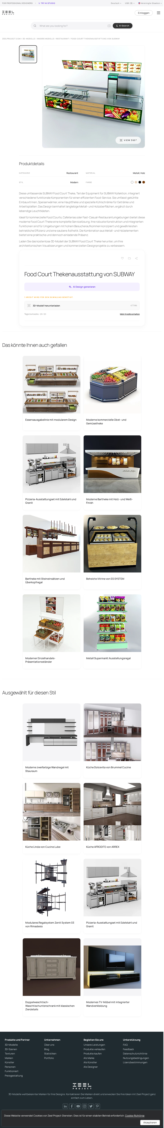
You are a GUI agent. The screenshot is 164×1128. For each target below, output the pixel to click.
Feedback (128, 1049)
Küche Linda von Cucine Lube (42, 847)
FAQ (125, 1044)
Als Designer (91, 1066)
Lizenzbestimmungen (135, 1062)
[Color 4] (140, 182)
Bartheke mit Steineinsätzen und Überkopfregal (45, 580)
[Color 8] (143, 182)
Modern (74, 182)
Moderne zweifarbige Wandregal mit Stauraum (47, 769)
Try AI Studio (48, 3)
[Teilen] (136, 258)
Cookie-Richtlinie (134, 1115)
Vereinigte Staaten (150, 3)
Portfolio (49, 1058)
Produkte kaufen (93, 1053)
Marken (9, 1058)
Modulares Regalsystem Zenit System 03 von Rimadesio (49, 924)
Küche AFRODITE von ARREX (102, 847)
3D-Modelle (11, 1044)
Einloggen (143, 13)
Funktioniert (11, 1071)
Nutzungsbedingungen (136, 1058)
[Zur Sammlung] (129, 258)
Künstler (9, 1062)
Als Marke (89, 1058)
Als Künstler (90, 1062)
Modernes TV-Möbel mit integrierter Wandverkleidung (108, 1003)
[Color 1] (132, 182)
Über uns (49, 1044)
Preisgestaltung (14, 1075)
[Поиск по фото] (109, 26)
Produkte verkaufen (94, 1049)
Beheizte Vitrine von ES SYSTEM (105, 578)
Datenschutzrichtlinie (135, 1053)
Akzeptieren (150, 1122)
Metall (136, 173)
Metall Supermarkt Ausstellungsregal (108, 658)
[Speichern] (122, 258)
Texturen (10, 1053)
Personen (10, 1066)
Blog (46, 1049)
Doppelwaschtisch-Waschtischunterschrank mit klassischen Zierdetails (50, 1005)
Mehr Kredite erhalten (130, 314)
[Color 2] (136, 182)
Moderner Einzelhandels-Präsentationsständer (40, 659)
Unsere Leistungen (94, 1044)
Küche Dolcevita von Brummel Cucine (108, 767)
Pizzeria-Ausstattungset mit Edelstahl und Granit (50, 500)
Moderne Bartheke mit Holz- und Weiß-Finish (109, 500)
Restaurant (72, 173)
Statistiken (50, 1053)
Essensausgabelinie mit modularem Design (51, 419)
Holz (142, 173)
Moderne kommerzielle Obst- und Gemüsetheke (106, 421)
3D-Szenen (11, 1049)
